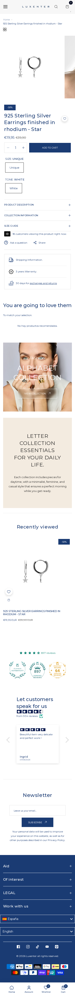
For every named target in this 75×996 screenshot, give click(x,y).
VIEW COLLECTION (35, 393)
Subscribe (35, 822)
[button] (64, 119)
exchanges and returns (43, 283)
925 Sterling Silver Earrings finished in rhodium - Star (31, 613)
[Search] (56, 6)
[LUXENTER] (35, 6)
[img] (39, 712)
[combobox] (37, 919)
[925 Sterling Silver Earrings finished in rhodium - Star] (37, 571)
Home (6, 19)
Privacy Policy (56, 840)
